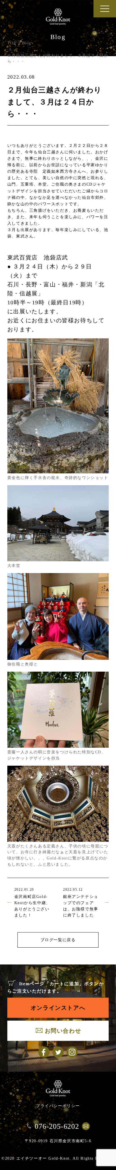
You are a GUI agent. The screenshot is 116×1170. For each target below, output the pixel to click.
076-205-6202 (57, 1126)
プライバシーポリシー (58, 1105)
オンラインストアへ (58, 1008)
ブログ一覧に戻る (58, 940)
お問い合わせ (63, 1031)
